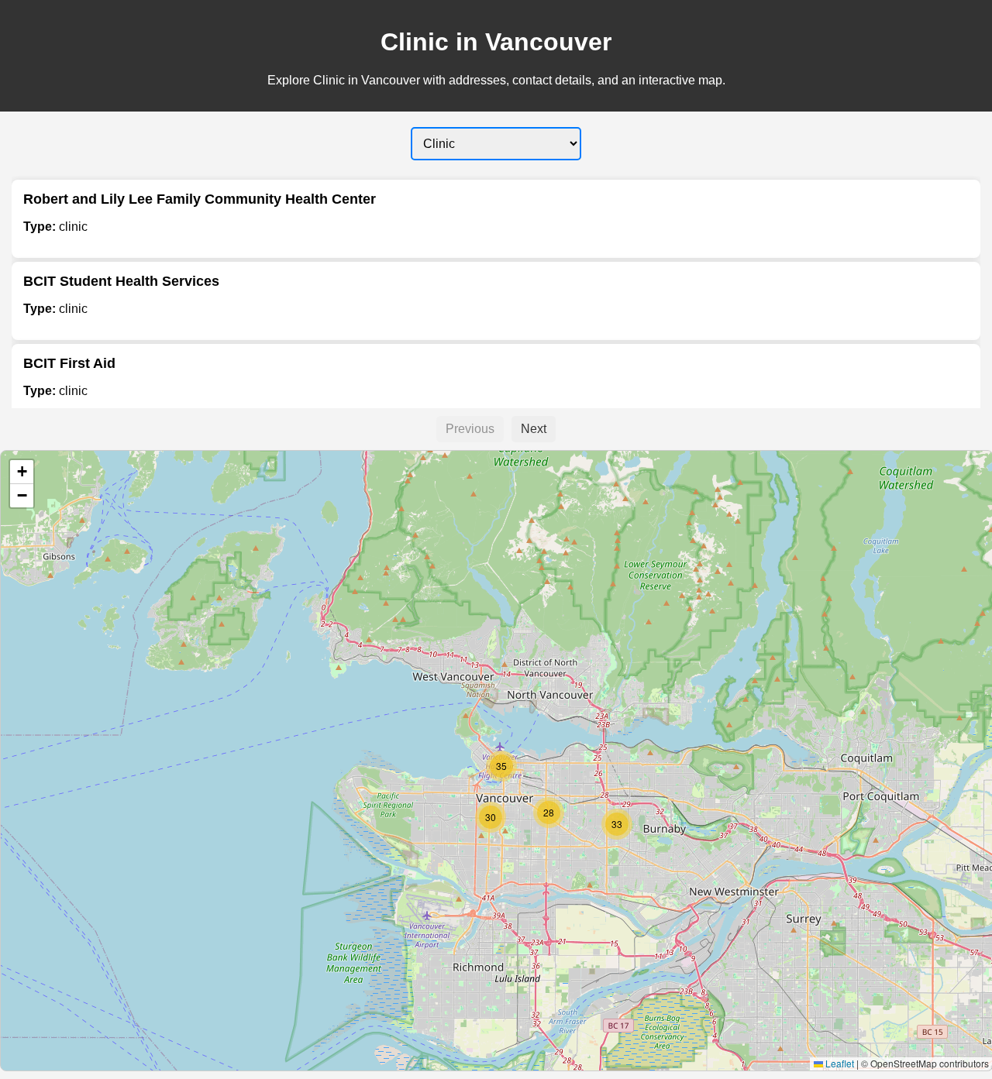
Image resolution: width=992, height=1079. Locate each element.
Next (533, 428)
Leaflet (838, 1063)
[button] (490, 817)
